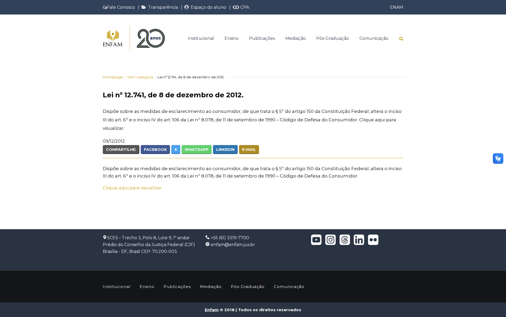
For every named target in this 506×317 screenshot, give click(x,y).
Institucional (201, 38)
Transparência (162, 7)
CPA (244, 7)
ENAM (396, 7)
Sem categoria (140, 77)
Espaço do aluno (207, 7)
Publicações (262, 38)
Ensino (232, 38)
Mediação (295, 38)
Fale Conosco (121, 7)
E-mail (249, 149)
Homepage (113, 77)
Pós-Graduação (332, 38)
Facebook (155, 149)
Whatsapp (196, 149)
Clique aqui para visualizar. (132, 187)
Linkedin (225, 149)
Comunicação (373, 38)
